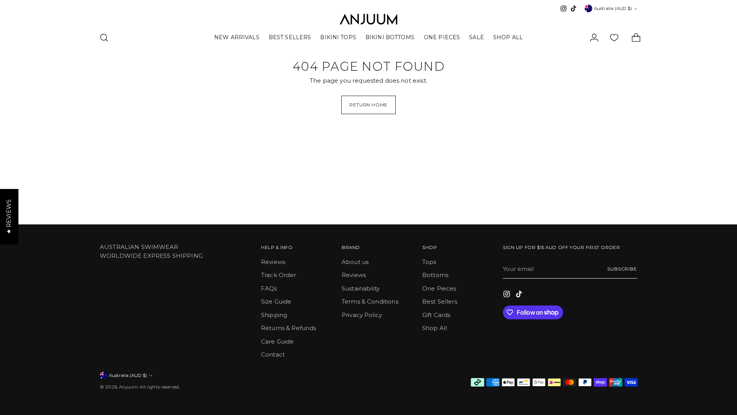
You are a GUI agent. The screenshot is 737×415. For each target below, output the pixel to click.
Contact (273, 354)
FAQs (269, 288)
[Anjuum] (368, 19)
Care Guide (277, 341)
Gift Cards (436, 315)
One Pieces (439, 288)
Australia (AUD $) (613, 8)
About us (355, 262)
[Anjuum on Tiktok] (573, 8)
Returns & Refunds (288, 328)
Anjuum (128, 387)
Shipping (274, 315)
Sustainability (361, 288)
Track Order (278, 275)
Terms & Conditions (370, 301)
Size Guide (276, 301)
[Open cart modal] (633, 37)
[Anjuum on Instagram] (563, 8)
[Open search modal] (104, 37)
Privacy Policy (362, 315)
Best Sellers (439, 301)
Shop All (434, 328)
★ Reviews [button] (8, 216)
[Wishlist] (614, 37)
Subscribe (622, 269)
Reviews (273, 262)
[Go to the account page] (591, 37)
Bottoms (435, 275)
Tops (429, 262)
